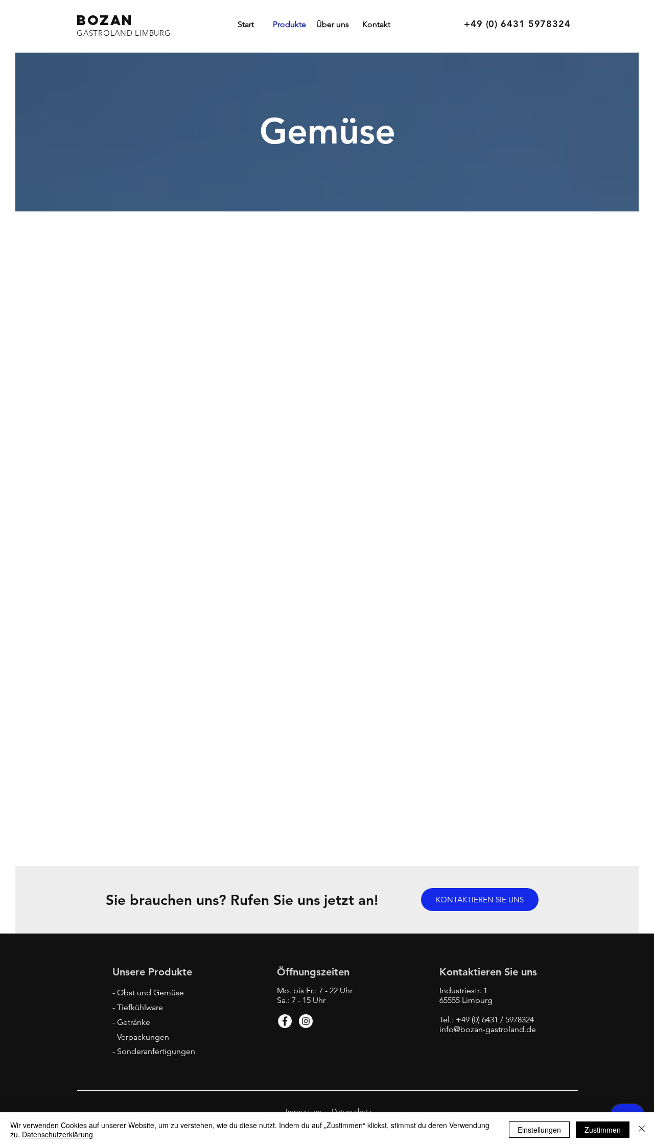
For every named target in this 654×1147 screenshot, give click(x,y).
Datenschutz (351, 1111)
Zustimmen (603, 1130)
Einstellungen (539, 1130)
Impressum (303, 1111)
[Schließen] (642, 1129)
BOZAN (105, 20)
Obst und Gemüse (150, 992)
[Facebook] (285, 1021)
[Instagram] (306, 1021)
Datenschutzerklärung (57, 1134)
